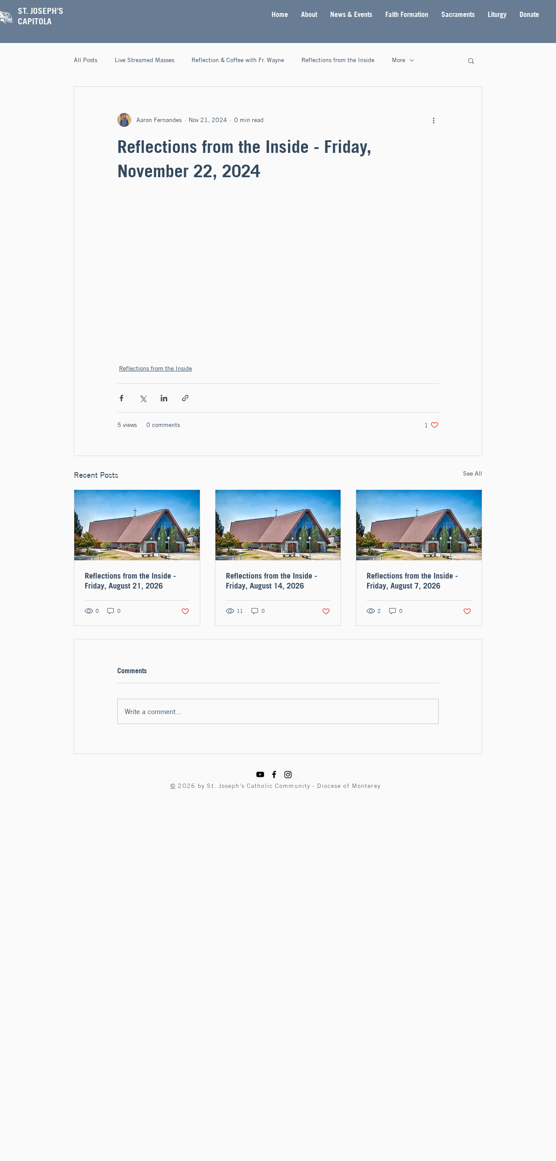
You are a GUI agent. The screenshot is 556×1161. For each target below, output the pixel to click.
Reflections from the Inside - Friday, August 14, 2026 (271, 581)
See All (472, 473)
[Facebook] (274, 774)
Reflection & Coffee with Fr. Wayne (238, 60)
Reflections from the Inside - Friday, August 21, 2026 (130, 581)
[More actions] (433, 120)
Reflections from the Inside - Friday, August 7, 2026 (412, 581)
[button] (309, 14)
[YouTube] (260, 774)
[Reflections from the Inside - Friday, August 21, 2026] (137, 525)
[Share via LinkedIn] (164, 398)
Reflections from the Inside (337, 60)
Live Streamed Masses (144, 60)
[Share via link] (185, 398)
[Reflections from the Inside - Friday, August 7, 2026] (419, 525)
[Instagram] (288, 774)
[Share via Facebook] (121, 398)
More (398, 60)
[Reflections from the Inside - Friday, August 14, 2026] (278, 525)
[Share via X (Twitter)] (143, 398)
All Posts (85, 60)
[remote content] (278, 273)
